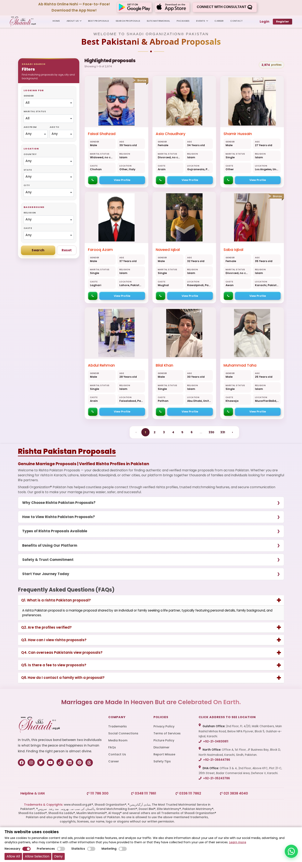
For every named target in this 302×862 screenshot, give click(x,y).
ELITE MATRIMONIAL (158, 20)
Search (38, 250)
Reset (67, 250)
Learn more (237, 842)
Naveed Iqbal (168, 249)
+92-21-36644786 (216, 760)
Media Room (117, 740)
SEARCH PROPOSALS (128, 20)
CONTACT (236, 20)
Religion (30, 212)
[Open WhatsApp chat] (291, 851)
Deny (58, 856)
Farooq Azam (100, 249)
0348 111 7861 (145, 793)
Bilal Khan (164, 365)
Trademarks (117, 726)
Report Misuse (164, 754)
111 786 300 (99, 793)
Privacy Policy (163, 726)
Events (200, 20)
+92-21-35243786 (216, 778)
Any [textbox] (28, 133)
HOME (56, 20)
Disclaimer (161, 747)
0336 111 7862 (189, 793)
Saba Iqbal (233, 249)
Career (113, 761)
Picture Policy (163, 740)
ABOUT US (73, 20)
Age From (30, 127)
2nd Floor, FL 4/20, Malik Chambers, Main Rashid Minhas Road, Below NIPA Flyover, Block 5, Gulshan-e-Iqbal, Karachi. (240, 731)
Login (264, 21)
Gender (29, 95)
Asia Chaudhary (170, 133)
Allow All (13, 856)
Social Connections (123, 733)
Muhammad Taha (240, 365)
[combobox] (49, 103)
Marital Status (35, 111)
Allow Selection (37, 856)
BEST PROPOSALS (98, 20)
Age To (54, 127)
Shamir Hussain (238, 133)
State (28, 169)
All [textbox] (27, 102)
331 (222, 432)
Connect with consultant (222, 7)
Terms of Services (167, 733)
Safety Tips (162, 761)
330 (211, 432)
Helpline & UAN (32, 793)
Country (30, 154)
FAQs (112, 747)
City (27, 185)
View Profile (122, 180)
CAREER (219, 20)
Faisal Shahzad (101, 133)
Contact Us (117, 754)
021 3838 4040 (235, 793)
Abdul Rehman (101, 365)
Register (282, 21)
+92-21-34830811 (215, 741)
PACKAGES (183, 20)
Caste (28, 228)
